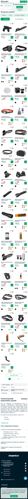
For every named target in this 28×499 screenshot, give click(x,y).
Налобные (4, 15)
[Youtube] (25, 466)
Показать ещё (14, 375)
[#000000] (3, 81)
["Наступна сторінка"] (21, 379)
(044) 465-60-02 (7, 473)
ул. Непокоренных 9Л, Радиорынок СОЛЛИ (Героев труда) (8, 465)
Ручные (10, 15)
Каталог (22, 2)
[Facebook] (25, 463)
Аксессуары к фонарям (20, 15)
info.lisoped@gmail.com (8, 479)
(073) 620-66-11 (7, 469)
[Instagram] (25, 468)
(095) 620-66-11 (7, 471)
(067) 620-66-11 (7, 475)
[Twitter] (25, 470)
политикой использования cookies (10, 492)
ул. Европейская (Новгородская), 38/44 (8, 462)
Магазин (3, 9)
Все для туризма (10, 9)
